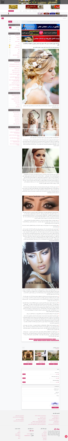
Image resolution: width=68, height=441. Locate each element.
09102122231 (28, 433)
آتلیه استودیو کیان (54, 362)
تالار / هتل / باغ (14, 35)
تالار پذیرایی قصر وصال (16, 116)
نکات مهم (51, 21)
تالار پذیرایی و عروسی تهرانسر (15, 82)
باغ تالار (14, 39)
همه (10, 93)
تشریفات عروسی (25, 10)
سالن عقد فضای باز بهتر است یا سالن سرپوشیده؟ (14, 144)
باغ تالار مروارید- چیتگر (16, 123)
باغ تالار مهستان (42, 362)
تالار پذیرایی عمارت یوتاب (16, 112)
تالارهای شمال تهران (16, 62)
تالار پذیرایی (14, 37)
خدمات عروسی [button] (53, 10)
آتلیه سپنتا (18, 104)
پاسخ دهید (24, 374)
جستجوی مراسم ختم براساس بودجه (53, 419)
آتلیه (14, 51)
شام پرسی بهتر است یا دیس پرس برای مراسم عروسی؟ (14, 130)
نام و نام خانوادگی (56, 388)
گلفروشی (14, 56)
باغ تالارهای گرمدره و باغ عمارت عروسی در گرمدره (14, 85)
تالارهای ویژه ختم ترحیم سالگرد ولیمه (14, 89)
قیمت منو (43, 10)
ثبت (2, 18)
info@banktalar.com (27, 435)
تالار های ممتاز (14, 45)
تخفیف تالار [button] (47, 10)
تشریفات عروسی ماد (16, 96)
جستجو (10, 21)
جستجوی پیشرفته (56, 417)
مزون (14, 49)
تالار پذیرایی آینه (17, 121)
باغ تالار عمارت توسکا (16, 114)
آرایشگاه (14, 53)
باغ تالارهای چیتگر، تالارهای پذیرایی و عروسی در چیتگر (14, 77)
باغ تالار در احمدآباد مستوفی (15, 70)
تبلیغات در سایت (44, 433)
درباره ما (45, 431)
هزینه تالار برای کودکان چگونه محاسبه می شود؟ (14, 138)
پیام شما (58, 395)
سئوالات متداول (44, 435)
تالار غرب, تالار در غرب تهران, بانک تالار (14, 64)
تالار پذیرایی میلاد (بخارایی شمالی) (29, 362)
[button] (24, 347)
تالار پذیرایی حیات (17, 117)
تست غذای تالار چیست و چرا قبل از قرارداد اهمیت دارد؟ (14, 133)
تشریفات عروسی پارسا (16, 100)
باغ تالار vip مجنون (17, 119)
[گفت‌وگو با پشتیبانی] (66, 436)
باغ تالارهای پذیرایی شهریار (15, 72)
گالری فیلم (44, 438)
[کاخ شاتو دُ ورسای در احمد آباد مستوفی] (39, 2)
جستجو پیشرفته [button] (35, 10)
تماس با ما (44, 432)
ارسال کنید (55, 407)
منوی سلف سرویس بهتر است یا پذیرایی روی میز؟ (14, 136)
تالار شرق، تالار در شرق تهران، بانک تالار (14, 66)
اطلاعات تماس (30, 365)
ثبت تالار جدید (44, 436)
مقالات (55, 21)
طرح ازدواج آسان (56, 421)
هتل (14, 43)
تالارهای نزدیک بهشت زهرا (15, 87)
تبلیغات (21, 10)
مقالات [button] (30, 10)
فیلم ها (39, 10)
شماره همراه (57, 392)
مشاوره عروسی (11, 10)
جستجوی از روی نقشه (55, 418)
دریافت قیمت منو (26, 365)
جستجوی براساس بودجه (55, 415)
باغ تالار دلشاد (17, 106)
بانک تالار (57, 10)
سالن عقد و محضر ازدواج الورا (15, 95)
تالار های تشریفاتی (14, 47)
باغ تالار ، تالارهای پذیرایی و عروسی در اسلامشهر (14, 75)
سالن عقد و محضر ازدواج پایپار (15, 98)
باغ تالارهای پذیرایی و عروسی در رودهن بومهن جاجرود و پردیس (14, 80)
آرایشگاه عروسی (17, 435)
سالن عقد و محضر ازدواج (14, 55)
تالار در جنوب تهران (17, 68)
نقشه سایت (44, 439)
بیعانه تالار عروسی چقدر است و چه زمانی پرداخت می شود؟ (14, 141)
